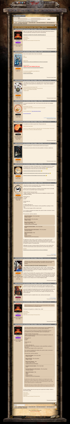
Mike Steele (18, 166)
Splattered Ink (39, 422)
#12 (55, 324)
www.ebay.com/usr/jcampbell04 (28, 73)
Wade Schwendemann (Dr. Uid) (51, 117)
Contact (54, 10)
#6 (55, 143)
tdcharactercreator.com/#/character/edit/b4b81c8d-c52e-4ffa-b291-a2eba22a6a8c (35, 61)
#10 (55, 283)
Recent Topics (18, 15)
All (14, 15)
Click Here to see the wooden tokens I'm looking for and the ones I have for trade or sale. (36, 173)
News (52, 10)
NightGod (18, 260)
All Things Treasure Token (23, 22)
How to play (26, 10)
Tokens (37, 10)
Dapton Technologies (44, 422)
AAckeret (18, 285)
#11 (55, 301)
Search (23, 15)
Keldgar (18, 145)
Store (14, 10)
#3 (55, 80)
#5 (55, 121)
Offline (18, 41)
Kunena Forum (37, 411)
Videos (48, 10)
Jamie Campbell (18, 53)
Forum (17, 10)
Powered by (32, 411)
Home (11, 10)
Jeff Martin (18, 31)
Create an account (34, 20)
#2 (55, 51)
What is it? (21, 10)
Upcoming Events (32, 10)
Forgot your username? (26, 20)
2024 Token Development (41, 22)
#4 (55, 100)
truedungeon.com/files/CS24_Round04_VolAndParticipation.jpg (34, 34)
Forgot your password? (18, 20)
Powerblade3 (18, 82)
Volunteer (45, 10)
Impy (18, 184)
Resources (40, 10)
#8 (55, 182)
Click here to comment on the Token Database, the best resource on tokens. (34, 175)
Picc (18, 123)
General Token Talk (32, 22)
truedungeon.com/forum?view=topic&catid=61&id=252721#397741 (33, 67)
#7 (55, 163)
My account (47, 4)
